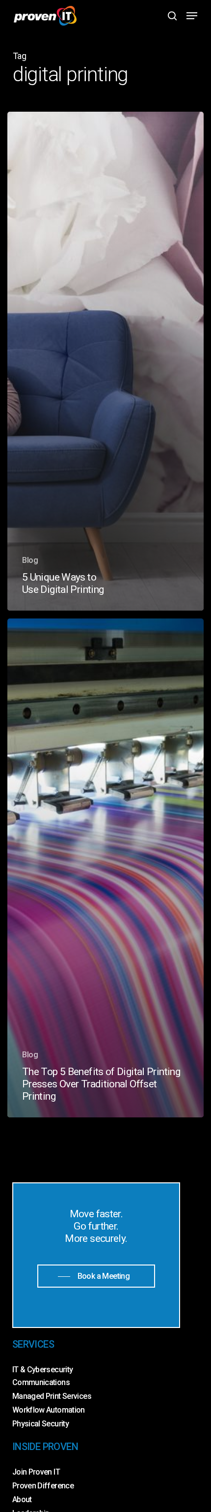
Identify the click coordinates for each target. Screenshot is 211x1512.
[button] (191, 16)
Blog (30, 560)
